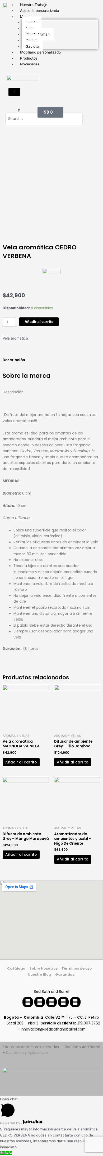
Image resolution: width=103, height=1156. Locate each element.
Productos (29, 58)
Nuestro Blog (39, 974)
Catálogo (16, 968)
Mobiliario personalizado (40, 52)
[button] (18, 110)
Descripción (14, 359)
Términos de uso (77, 968)
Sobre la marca (26, 376)
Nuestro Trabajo (33, 5)
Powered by (10, 1123)
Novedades (29, 64)
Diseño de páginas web (27, 1052)
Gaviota (32, 46)
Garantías (65, 974)
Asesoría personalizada (39, 10)
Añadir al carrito (39, 322)
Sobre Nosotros (43, 968)
